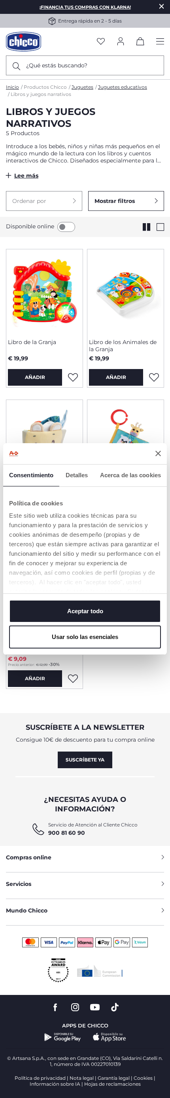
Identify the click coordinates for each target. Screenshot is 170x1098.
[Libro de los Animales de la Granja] (125, 291)
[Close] (161, 6)
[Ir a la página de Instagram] (75, 1007)
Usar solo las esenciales (85, 636)
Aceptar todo (85, 611)
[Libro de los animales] (125, 441)
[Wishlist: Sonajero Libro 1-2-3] (72, 678)
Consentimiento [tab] (31, 475)
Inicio (12, 87)
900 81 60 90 (66, 832)
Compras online (28, 857)
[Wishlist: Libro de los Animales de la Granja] (153, 377)
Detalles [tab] (77, 475)
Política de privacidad (40, 1078)
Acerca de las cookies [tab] (130, 475)
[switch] (66, 227)
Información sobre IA (55, 1084)
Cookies (143, 1078)
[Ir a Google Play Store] (62, 1037)
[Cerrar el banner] (158, 453)
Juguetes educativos (122, 87)
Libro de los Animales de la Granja (123, 346)
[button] (44, 201)
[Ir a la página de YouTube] (95, 1007)
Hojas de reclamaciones (112, 1084)
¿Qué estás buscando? (56, 65)
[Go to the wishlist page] (101, 41)
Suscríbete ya (85, 760)
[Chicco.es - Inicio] (23, 42)
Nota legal (82, 1078)
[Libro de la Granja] (44, 291)
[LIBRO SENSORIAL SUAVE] (44, 441)
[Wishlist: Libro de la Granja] (72, 377)
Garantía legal (114, 1078)
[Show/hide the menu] (160, 41)
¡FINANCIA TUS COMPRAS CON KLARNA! (85, 7)
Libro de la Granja (32, 342)
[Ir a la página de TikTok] (115, 1007)
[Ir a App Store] (109, 1037)
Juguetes (82, 87)
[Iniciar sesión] (121, 41)
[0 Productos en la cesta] (140, 42)
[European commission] (100, 971)
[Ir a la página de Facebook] (55, 1007)
